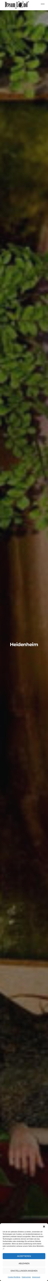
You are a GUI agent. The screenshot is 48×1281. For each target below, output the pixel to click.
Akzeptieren (24, 1256)
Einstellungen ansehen (24, 1271)
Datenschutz (26, 1277)
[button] (44, 1226)
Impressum (36, 1277)
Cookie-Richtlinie (14, 1277)
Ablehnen (24, 1263)
